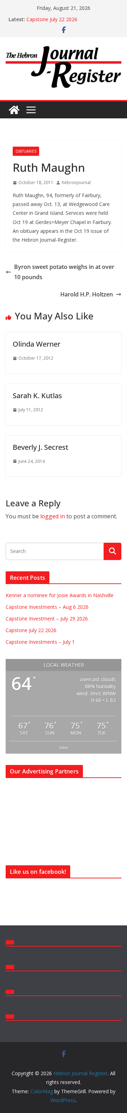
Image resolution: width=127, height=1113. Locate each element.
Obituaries (26, 151)
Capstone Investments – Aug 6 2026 (47, 606)
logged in (52, 516)
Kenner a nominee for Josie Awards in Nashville (60, 595)
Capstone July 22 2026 (51, 19)
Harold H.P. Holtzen (86, 294)
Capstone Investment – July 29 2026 (47, 618)
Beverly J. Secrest (40, 447)
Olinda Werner (36, 344)
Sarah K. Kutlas (37, 395)
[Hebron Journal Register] (14, 109)
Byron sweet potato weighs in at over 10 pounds (64, 272)
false (63, 747)
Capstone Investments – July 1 (40, 641)
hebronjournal (76, 182)
